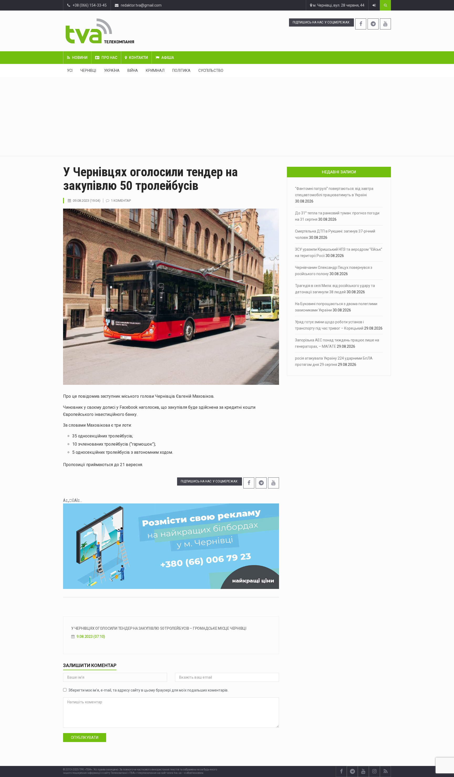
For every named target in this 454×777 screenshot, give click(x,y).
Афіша (167, 58)
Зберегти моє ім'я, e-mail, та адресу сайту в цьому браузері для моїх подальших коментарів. (148, 690)
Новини (79, 58)
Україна (112, 70)
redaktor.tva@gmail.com (141, 5)
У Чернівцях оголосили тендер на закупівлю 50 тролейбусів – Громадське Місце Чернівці (158, 628)
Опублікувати (84, 737)
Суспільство (210, 70)
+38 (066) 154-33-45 (88, 5)
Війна (132, 70)
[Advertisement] (227, 116)
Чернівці (88, 70)
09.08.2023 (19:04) (86, 201)
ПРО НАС (109, 58)
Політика (181, 70)
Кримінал (155, 70)
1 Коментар (121, 201)
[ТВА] (131, 30)
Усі (70, 70)
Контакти (138, 58)
